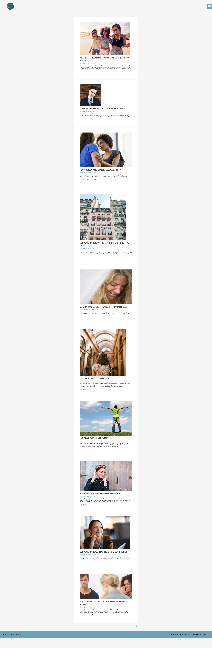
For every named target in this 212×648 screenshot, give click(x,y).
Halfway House (83, 63)
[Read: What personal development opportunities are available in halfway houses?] (105, 38)
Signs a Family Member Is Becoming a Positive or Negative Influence (103, 307)
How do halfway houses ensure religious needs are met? (100, 170)
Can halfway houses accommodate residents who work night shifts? (105, 552)
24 (106, 626)
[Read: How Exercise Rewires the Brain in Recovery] (103, 352)
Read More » (83, 72)
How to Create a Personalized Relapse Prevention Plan (100, 494)
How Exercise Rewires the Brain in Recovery (95, 379)
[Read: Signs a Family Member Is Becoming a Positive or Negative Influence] (106, 286)
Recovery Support (84, 309)
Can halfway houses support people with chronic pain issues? (102, 109)
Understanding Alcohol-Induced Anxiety (94, 438)
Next (135, 626)
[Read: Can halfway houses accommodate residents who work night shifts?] (105, 532)
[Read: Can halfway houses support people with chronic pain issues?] (90, 95)
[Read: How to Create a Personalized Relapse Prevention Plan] (106, 475)
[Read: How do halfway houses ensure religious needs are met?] (106, 149)
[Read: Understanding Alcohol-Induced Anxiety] (106, 418)
